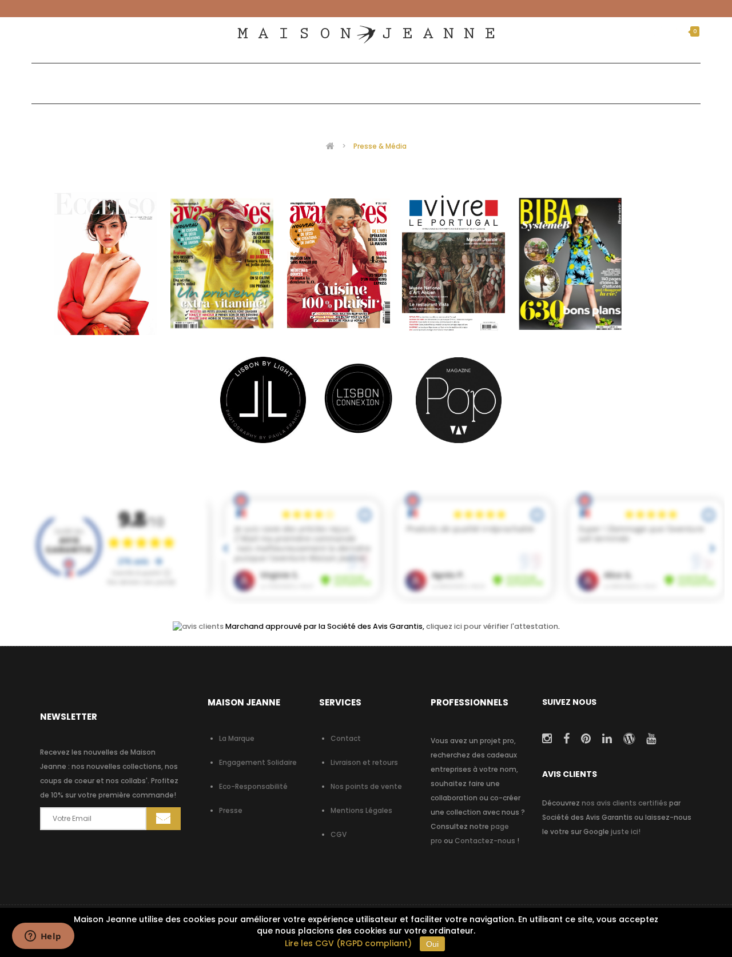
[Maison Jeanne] (366, 34)
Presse (230, 810)
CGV (339, 834)
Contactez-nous (485, 841)
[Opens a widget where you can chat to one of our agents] (42, 937)
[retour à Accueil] (330, 145)
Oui (432, 943)
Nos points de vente (366, 786)
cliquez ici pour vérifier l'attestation (492, 626)
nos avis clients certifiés (624, 803)
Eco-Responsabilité (253, 786)
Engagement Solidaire (258, 762)
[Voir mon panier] (679, 31)
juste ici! (625, 831)
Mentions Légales (361, 810)
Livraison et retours (364, 762)
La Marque (236, 738)
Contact (346, 738)
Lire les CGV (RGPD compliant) (348, 943)
